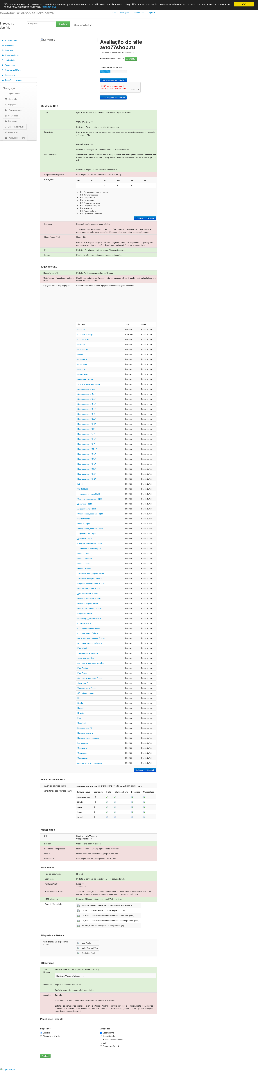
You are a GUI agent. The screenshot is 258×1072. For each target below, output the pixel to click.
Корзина (81, 344)
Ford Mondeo (83, 648)
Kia (78, 698)
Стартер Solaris (84, 623)
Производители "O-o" (86, 459)
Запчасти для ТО (84, 728)
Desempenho (108, 1032)
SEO (105, 1042)
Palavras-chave (11, 55)
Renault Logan (83, 523)
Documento (9, 65)
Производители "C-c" (86, 399)
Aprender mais (49, 6)
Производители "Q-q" (86, 468)
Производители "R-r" (86, 473)
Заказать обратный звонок (89, 384)
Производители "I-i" (85, 429)
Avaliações (124, 12)
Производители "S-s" (86, 478)
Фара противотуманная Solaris (91, 638)
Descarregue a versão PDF (113, 80)
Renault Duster (83, 563)
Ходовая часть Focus (86, 688)
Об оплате (82, 359)
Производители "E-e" (86, 409)
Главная (81, 329)
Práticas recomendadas (113, 1039)
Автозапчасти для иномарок (89, 762)
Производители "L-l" (86, 444)
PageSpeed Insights (13, 80)
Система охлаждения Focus (89, 678)
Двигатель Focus (84, 683)
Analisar (63, 24)
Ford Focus (82, 673)
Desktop (46, 1032)
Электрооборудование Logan (90, 528)
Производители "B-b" (86, 394)
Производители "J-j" (86, 434)
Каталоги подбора (85, 334)
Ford (79, 718)
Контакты (81, 369)
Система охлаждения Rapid (89, 498)
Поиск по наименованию (88, 737)
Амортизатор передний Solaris (90, 573)
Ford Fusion (82, 668)
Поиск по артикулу (85, 732)
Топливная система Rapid (88, 493)
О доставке (82, 364)
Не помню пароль (85, 379)
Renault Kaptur (83, 553)
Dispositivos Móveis (12, 70)
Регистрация (82, 374)
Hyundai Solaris (84, 568)
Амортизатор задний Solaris (89, 578)
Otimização (9, 75)
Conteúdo (9, 45)
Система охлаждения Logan (89, 543)
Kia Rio (80, 483)
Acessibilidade (109, 1036)
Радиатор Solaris (84, 613)
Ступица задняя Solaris (87, 633)
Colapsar (139, 218)
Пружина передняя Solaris (89, 598)
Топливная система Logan (89, 548)
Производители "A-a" (86, 389)
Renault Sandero (84, 558)
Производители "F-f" (86, 414)
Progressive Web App (112, 1046)
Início (114, 12)
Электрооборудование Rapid (90, 513)
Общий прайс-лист (85, 693)
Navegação (9, 88)
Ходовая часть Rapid (86, 508)
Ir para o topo (10, 40)
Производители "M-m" (87, 449)
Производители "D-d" (86, 404)
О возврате (82, 747)
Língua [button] (151, 12)
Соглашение (82, 757)
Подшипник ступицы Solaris (89, 608)
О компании (82, 752)
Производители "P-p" (86, 463)
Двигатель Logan (84, 538)
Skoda (80, 703)
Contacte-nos (138, 12)
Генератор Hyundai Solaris (89, 588)
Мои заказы (82, 349)
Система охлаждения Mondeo (90, 663)
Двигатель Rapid (84, 503)
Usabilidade (9, 60)
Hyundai (80, 713)
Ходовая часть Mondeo (87, 653)
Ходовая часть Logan (86, 533)
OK (244, 4)
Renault (80, 708)
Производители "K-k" (86, 439)
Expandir (150, 218)
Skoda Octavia (83, 518)
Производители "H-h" (86, 424)
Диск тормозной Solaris (87, 593)
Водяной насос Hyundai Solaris (91, 583)
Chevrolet (81, 723)
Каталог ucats (83, 339)
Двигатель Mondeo (85, 658)
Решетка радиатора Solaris (89, 618)
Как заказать (82, 742)
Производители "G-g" (86, 419)
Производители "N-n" (86, 454)
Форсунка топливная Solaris (89, 643)
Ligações (8, 50)
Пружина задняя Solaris (87, 603)
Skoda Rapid (82, 488)
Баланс (80, 354)
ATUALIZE (130, 58)
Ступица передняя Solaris (88, 628)
